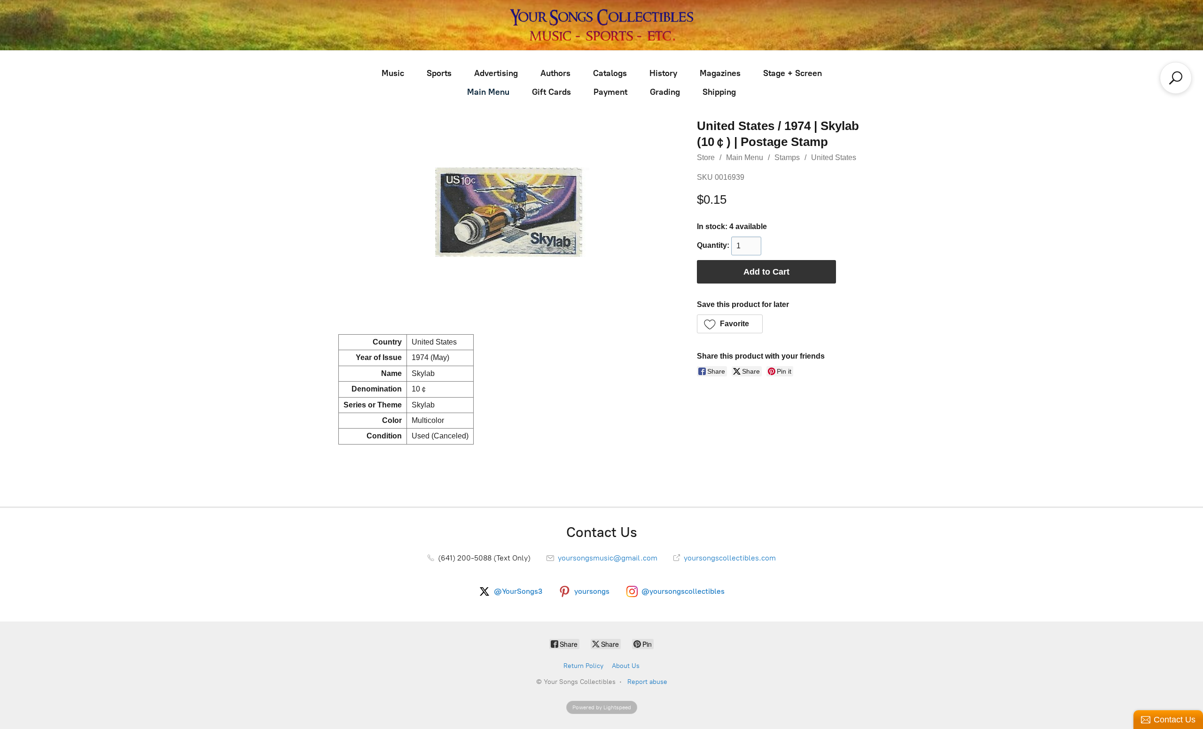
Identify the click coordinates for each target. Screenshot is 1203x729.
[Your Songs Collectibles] (601, 25)
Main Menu (488, 92)
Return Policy (583, 666)
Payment (610, 92)
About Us (626, 666)
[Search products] (1175, 77)
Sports (439, 73)
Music (393, 73)
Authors (555, 73)
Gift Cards (551, 92)
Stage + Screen (792, 73)
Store (706, 157)
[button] (730, 324)
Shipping (719, 92)
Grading (665, 92)
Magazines (720, 73)
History (663, 73)
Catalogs (610, 73)
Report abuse (647, 682)
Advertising (496, 73)
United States (833, 157)
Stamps (787, 157)
